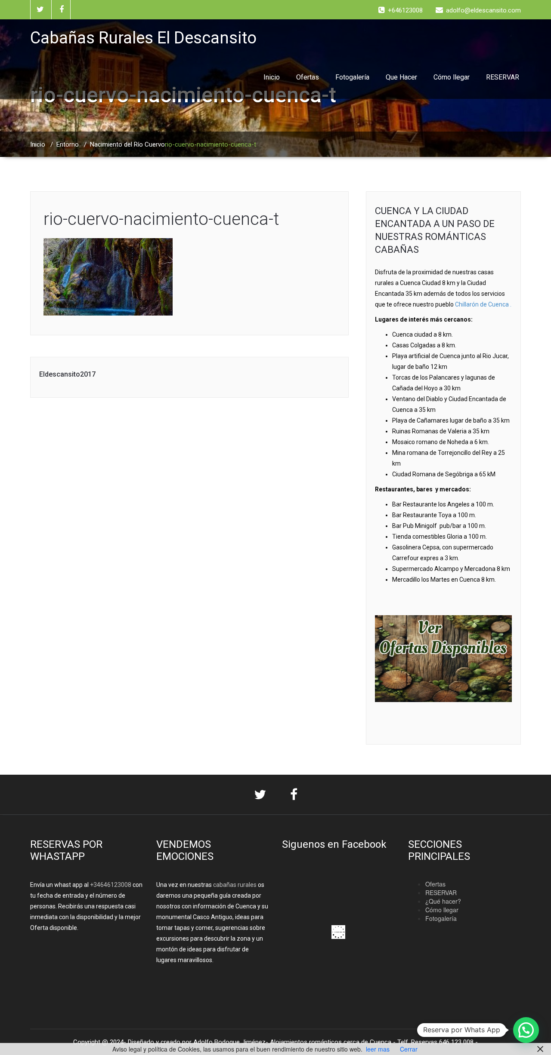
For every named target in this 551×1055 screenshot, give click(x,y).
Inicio (271, 77)
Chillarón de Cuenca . (483, 304)
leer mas (378, 1049)
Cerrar (409, 1049)
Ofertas (307, 77)
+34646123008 (110, 884)
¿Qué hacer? (443, 901)
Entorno (67, 144)
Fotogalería (352, 77)
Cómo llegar (451, 77)
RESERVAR (502, 77)
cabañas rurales (234, 884)
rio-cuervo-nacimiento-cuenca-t (161, 219)
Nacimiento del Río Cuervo (127, 144)
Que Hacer (401, 77)
